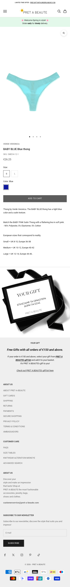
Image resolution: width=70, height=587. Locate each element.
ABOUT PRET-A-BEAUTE (14, 390)
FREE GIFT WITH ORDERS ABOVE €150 (42, 2)
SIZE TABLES (9, 453)
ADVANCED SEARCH (12, 463)
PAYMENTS (8, 411)
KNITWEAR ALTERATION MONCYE (19, 458)
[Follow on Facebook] (5, 555)
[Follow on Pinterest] (30, 555)
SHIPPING (8, 401)
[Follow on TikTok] (38, 555)
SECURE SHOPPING (12, 416)
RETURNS (7, 406)
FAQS (5, 447)
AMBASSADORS (10, 431)
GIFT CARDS (9, 395)
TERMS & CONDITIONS (14, 426)
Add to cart (35, 198)
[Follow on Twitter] (13, 555)
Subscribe (13, 543)
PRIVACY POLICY (11, 421)
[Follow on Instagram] (21, 555)
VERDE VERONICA (11, 144)
